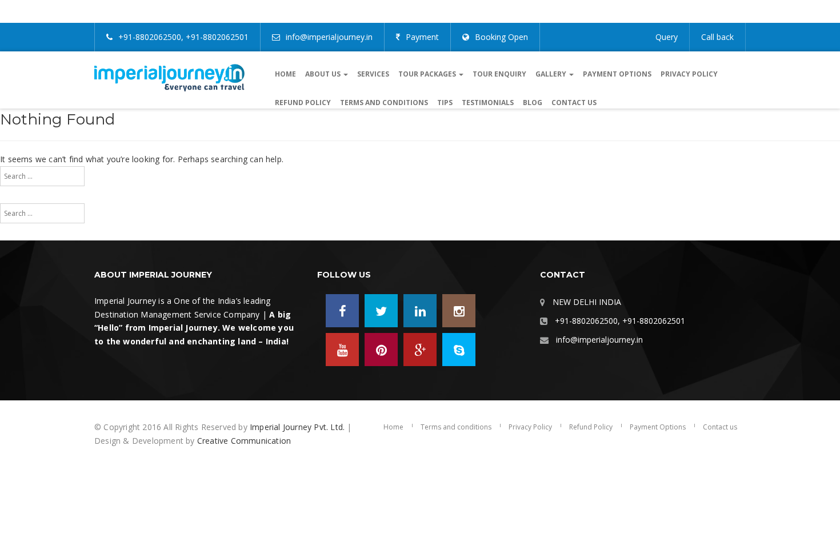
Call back (717, 36)
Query (666, 36)
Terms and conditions (384, 102)
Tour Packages (428, 74)
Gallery (551, 74)
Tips (445, 102)
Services (373, 74)
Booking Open (501, 36)
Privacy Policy (689, 74)
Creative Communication (244, 440)
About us (323, 74)
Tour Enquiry (499, 74)
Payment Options (617, 74)
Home (285, 74)
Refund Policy (303, 102)
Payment (422, 36)
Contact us (574, 102)
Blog (532, 102)
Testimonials (488, 102)
